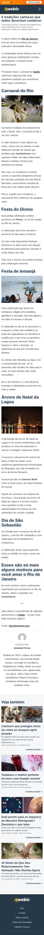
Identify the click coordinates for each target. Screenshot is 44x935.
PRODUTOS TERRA (34, 2)
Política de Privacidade (22, 922)
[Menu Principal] (40, 9)
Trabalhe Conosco (22, 927)
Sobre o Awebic (22, 918)
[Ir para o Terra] (7, 2)
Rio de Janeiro (30, 38)
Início (22, 908)
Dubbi (36, 72)
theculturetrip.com (19, 625)
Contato (22, 913)
